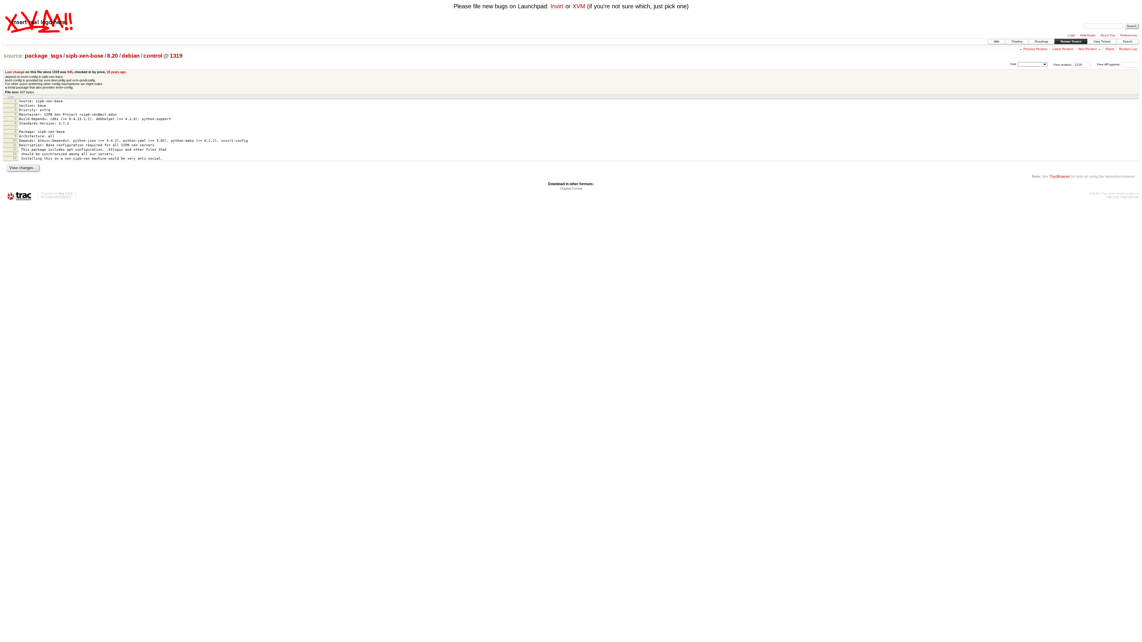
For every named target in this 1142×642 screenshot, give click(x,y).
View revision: (1062, 64)
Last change (14, 72)
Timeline (1017, 41)
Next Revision (1087, 49)
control (152, 56)
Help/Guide (1088, 35)
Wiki (996, 41)
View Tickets (1102, 41)
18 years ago (116, 72)
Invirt (557, 6)
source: (14, 56)
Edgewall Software (58, 196)
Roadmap (1041, 41)
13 (14, 153)
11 (14, 145)
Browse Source (1071, 41)
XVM (578, 6)
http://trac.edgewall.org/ (1123, 196)
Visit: (1013, 64)
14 (14, 158)
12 (14, 149)
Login (1071, 35)
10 (14, 140)
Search (1127, 41)
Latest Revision (1063, 49)
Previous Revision (1035, 49)
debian (131, 56)
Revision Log (1128, 49)
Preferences (1128, 35)
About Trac (1108, 35)
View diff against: (1109, 64)
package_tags (43, 56)
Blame (1110, 49)
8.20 (112, 56)
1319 (176, 56)
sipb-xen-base (84, 56)
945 (70, 72)
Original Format (571, 188)
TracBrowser (1060, 176)
